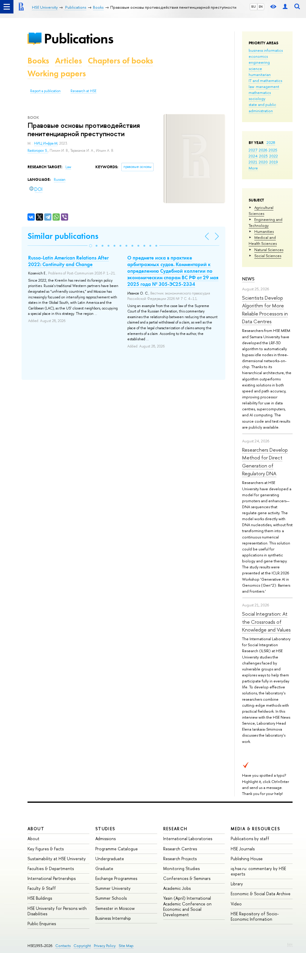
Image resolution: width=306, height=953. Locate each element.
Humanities (264, 231)
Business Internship (113, 918)
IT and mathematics (265, 80)
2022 (273, 156)
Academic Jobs (177, 888)
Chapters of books (120, 60)
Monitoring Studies (181, 868)
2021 (253, 162)
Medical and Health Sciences (263, 240)
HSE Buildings (39, 898)
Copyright (82, 945)
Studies (105, 828)
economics (258, 56)
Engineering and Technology (265, 222)
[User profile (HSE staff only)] (285, 6)
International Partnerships (51, 878)
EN (261, 6)
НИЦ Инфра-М (45, 143)
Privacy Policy (105, 945)
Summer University (113, 888)
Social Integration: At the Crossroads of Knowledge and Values (266, 621)
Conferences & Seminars (186, 878)
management (267, 86)
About (35, 828)
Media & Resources (255, 828)
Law (68, 167)
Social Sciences (267, 255)
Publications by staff (250, 838)
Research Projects (180, 858)
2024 (253, 156)
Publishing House (247, 858)
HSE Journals (243, 849)
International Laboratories (187, 838)
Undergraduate (109, 858)
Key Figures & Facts (45, 849)
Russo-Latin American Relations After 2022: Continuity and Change (68, 261)
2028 (271, 142)
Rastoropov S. (37, 150)
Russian (59, 179)
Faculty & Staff (41, 888)
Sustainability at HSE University (56, 858)
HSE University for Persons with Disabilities (57, 910)
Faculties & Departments (50, 868)
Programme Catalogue (116, 849)
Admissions (105, 838)
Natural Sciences (268, 249)
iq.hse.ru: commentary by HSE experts (258, 871)
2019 (273, 162)
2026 (263, 150)
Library (237, 884)
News (248, 279)
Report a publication (45, 91)
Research (175, 828)
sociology (257, 98)
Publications (78, 38)
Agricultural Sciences (261, 210)
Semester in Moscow (115, 908)
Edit (290, 944)
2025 (273, 150)
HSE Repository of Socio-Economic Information (255, 916)
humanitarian (260, 74)
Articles (68, 60)
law (251, 86)
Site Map (126, 945)
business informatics (266, 50)
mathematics (260, 92)
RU (253, 6)
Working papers (56, 73)
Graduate (104, 868)
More (253, 168)
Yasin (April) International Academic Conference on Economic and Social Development (187, 906)
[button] (91, 246)
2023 (263, 156)
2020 (263, 162)
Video (236, 904)
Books (38, 60)
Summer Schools (111, 898)
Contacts (63, 945)
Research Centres (180, 849)
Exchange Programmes (116, 878)
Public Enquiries (41, 923)
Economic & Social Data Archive (260, 893)
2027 (253, 150)
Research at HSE (84, 91)
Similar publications (62, 236)
